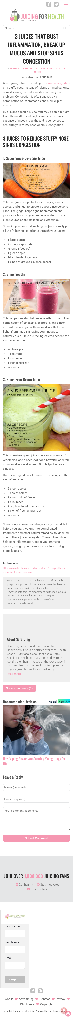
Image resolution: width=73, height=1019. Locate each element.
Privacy (60, 999)
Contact (45, 999)
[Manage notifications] (64, 1010)
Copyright (46, 1004)
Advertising (26, 999)
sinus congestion (59, 83)
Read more (14, 674)
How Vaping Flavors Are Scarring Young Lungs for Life (34, 761)
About (9, 999)
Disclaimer (27, 1004)
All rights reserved (17, 1011)
